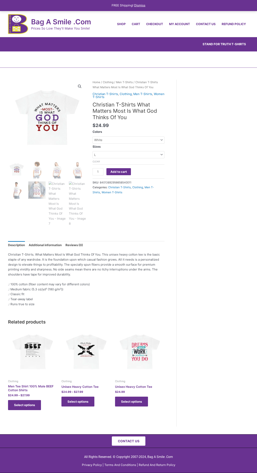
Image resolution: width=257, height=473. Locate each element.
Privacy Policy (92, 465)
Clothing (108, 82)
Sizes (97, 146)
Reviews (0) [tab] (74, 245)
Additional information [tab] (45, 245)
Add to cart (118, 172)
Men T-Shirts (124, 82)
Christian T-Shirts (105, 94)
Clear (96, 161)
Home (96, 82)
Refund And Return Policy (157, 465)
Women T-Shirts (112, 192)
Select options (24, 405)
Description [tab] (16, 245)
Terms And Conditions (120, 465)
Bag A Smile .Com (61, 21)
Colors (97, 132)
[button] (79, 86)
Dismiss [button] (139, 5)
